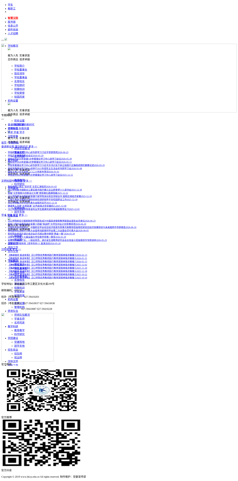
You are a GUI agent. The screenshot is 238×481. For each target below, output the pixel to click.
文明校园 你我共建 (18, 128)
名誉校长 (19, 280)
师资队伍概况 (22, 148)
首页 (3, 142)
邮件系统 (13, 29)
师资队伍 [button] (13, 311)
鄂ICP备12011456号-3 (99, 476)
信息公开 (13, 25)
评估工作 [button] (13, 365)
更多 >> (32, 146)
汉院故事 (13, 136)
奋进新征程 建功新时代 (21, 124)
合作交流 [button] (13, 251)
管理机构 (19, 307)
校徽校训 (19, 287)
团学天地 (19, 211)
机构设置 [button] (13, 299)
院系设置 (19, 120)
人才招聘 (13, 33)
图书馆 (12, 22)
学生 (10, 4)
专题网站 (13, 142)
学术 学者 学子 (16, 132)
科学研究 (19, 184)
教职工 (12, 8)
